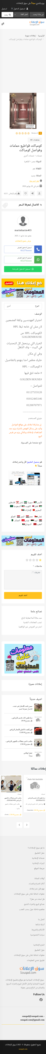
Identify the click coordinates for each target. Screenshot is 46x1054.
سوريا (30, 502)
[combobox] (21, 14)
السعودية (17, 506)
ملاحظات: (37, 566)
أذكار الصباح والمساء (36, 884)
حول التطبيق (39, 950)
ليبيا (35, 520)
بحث (6, 15)
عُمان (40, 517)
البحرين (38, 510)
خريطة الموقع (39, 868)
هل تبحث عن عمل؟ (37, 899)
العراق (13, 517)
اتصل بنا (41, 919)
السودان (28, 524)
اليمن (22, 517)
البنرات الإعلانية (38, 863)
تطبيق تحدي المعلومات (35, 960)
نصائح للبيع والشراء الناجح (34, 904)
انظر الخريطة (34, 181)
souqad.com (23, 1049)
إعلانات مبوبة (30, 36)
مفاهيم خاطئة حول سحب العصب (31, 909)
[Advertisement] (23, 68)
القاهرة (27, 162)
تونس (27, 520)
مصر (33, 162)
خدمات (39, 156)
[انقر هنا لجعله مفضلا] (25, 193)
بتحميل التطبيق (33, 462)
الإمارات (28, 510)
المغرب (39, 524)
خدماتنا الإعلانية (38, 858)
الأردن (39, 502)
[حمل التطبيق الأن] (23, 658)
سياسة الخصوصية (37, 935)
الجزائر (18, 520)
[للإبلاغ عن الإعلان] (18, 193)
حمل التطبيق (39, 853)
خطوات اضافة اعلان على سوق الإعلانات (29, 894)
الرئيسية (41, 36)
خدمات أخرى (29, 156)
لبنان (21, 502)
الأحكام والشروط (38, 930)
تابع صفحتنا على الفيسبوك (31, 443)
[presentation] (40, 111)
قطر (36, 506)
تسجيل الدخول (19, 9)
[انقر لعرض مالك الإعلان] (39, 193)
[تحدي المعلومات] (23, 292)
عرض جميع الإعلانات (23, 241)
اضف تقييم (23, 595)
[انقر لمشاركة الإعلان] (32, 193)
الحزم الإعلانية (38, 945)
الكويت (28, 506)
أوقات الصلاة (39, 878)
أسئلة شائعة (39, 924)
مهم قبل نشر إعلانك (36, 889)
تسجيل (4, 9)
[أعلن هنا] (23, 283)
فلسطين (12, 502)
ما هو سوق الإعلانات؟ (36, 848)
